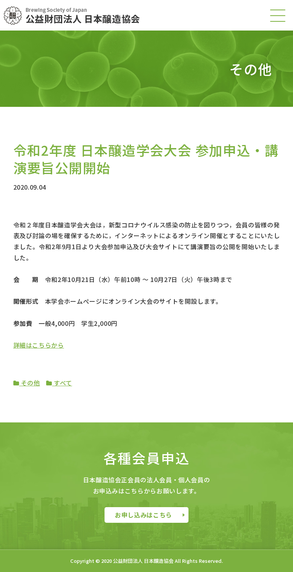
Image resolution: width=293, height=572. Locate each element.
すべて (62, 382)
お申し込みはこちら (143, 514)
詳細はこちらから (38, 345)
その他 (29, 382)
